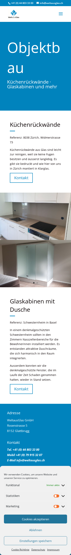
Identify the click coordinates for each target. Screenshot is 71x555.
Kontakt (21, 177)
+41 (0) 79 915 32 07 (28, 455)
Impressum (53, 549)
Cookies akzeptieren (35, 519)
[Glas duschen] (35, 286)
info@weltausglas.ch (30, 460)
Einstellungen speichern (36, 541)
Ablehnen (35, 530)
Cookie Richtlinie (20, 549)
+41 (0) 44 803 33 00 (22, 3)
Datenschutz (38, 549)
